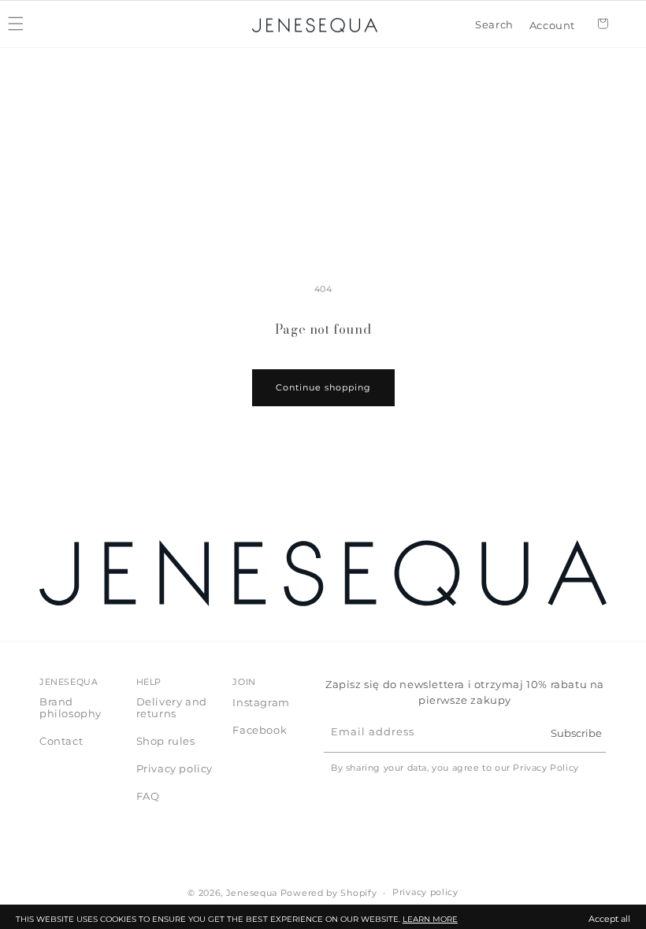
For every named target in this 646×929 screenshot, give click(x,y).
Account (552, 24)
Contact (61, 741)
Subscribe (576, 733)
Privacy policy (174, 768)
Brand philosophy (70, 708)
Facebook (259, 730)
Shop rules (165, 741)
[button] (494, 25)
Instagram (260, 703)
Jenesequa (251, 892)
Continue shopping (323, 387)
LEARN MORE (430, 919)
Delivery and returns (171, 708)
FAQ (148, 796)
